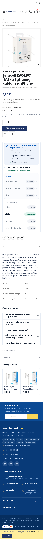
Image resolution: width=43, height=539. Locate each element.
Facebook (4, 238)
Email (22, 238)
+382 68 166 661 (11, 450)
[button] (38, 65)
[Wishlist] (31, 11)
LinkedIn (13, 238)
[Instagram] (39, 3)
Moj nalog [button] (8, 501)
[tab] (21, 247)
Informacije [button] (8, 507)
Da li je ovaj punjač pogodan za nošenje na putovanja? (18, 336)
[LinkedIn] (16, 463)
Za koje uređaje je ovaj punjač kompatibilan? (17, 315)
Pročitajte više (35, 532)
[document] (21, 534)
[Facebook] (36, 3)
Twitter (9, 238)
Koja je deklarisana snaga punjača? (20, 343)
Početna (3, 19)
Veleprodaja (30, 490)
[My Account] (27, 11)
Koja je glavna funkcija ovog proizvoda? (16, 323)
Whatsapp (18, 238)
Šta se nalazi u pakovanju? (16, 330)
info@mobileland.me (14, 458)
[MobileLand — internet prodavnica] (11, 11)
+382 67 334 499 (12, 454)
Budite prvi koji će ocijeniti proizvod (25, 87)
